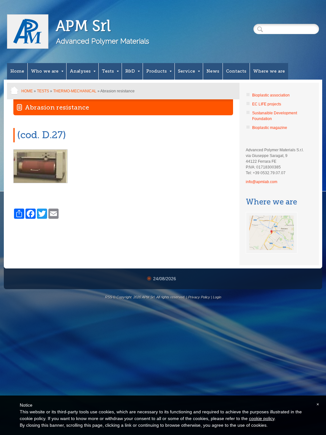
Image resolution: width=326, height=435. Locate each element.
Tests (108, 71)
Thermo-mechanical (74, 91)
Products (156, 71)
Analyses (80, 71)
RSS (108, 297)
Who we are (45, 71)
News (212, 71)
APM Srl (83, 25)
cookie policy (261, 418)
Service (186, 71)
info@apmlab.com (261, 182)
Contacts (236, 71)
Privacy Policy (199, 297)
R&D (130, 71)
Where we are (269, 71)
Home (17, 71)
